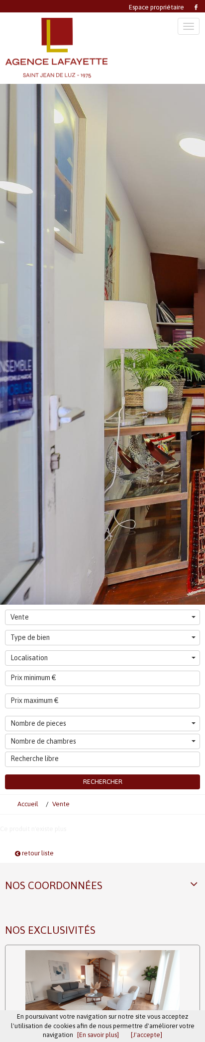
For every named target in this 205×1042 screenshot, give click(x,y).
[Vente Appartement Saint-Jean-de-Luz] (102, 987)
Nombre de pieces (38, 723)
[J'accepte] (146, 1035)
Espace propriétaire (156, 7)
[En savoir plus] (98, 1035)
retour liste (37, 853)
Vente (19, 617)
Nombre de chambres (43, 741)
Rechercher (102, 781)
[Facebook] (195, 6)
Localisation (29, 658)
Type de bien (30, 637)
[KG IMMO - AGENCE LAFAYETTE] (56, 48)
